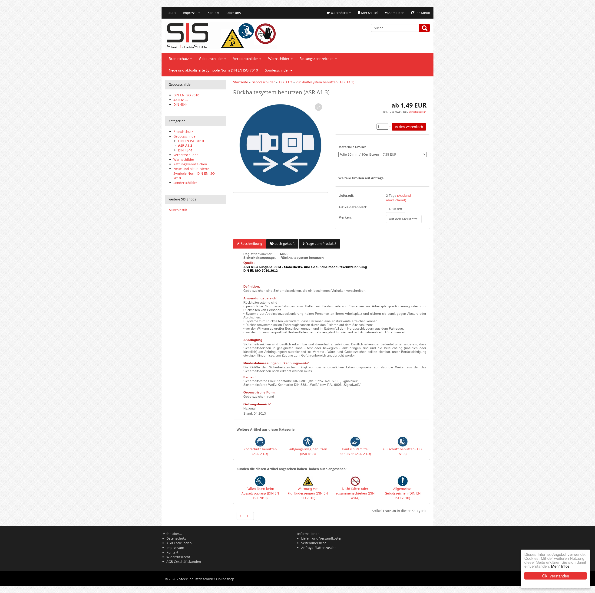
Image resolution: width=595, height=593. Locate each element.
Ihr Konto (422, 12)
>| (249, 516)
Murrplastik (178, 210)
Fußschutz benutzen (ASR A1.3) (403, 451)
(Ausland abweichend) (398, 197)
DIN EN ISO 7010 (186, 95)
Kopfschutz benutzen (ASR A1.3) (260, 451)
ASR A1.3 (180, 100)
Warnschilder (279, 58)
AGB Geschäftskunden (183, 561)
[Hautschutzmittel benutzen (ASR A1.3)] (355, 441)
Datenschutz (176, 538)
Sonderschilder (277, 70)
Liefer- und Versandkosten (321, 538)
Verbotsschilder (246, 58)
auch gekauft (284, 243)
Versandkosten (417, 111)
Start (172, 12)
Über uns (233, 12)
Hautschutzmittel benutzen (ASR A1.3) (355, 451)
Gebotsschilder (211, 58)
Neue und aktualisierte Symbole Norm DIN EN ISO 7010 (213, 70)
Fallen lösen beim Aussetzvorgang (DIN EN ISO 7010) (260, 493)
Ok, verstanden (555, 576)
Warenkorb (339, 12)
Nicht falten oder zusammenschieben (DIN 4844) (355, 493)
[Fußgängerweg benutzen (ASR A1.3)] (308, 441)
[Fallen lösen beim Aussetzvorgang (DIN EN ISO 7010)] (260, 481)
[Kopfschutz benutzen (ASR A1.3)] (260, 441)
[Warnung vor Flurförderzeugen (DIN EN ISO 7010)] (308, 481)
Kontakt (213, 12)
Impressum (192, 12)
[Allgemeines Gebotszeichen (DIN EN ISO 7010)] (402, 481)
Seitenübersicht (313, 543)
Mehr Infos (560, 566)
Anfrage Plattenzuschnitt (320, 547)
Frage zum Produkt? (320, 243)
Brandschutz (179, 58)
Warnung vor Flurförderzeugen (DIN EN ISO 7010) (308, 493)
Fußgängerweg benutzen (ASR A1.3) (307, 451)
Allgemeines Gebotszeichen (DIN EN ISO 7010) (403, 493)
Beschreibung (251, 243)
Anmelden (395, 12)
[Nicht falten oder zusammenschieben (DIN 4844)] (355, 481)
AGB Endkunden (179, 543)
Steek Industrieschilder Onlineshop (206, 579)
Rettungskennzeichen (317, 58)
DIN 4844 (180, 104)
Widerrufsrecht (178, 557)
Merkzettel (369, 12)
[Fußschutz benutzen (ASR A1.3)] (402, 441)
